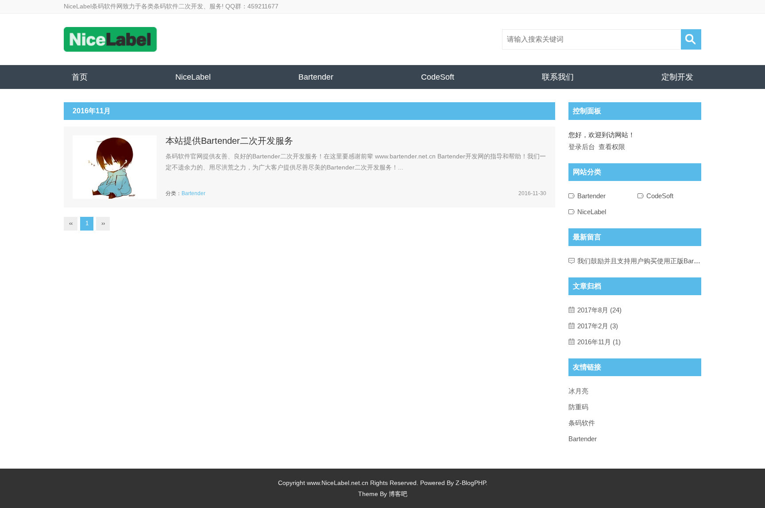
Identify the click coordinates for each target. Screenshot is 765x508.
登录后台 (581, 146)
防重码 (578, 407)
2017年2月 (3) (597, 326)
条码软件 (581, 423)
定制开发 (677, 77)
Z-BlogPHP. (471, 482)
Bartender (315, 77)
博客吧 (398, 493)
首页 (80, 77)
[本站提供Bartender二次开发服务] (115, 167)
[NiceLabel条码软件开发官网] (111, 39)
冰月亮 (578, 391)
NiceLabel (193, 77)
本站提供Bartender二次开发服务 (229, 141)
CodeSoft (437, 77)
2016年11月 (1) (599, 342)
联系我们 (558, 77)
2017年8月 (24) (599, 310)
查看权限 (612, 146)
